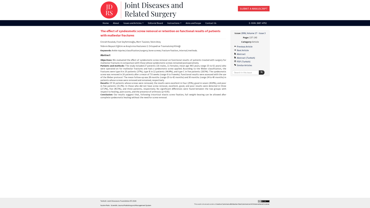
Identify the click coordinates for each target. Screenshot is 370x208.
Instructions (173, 23)
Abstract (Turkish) (245, 57)
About (116, 23)
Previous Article (244, 46)
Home (106, 23)
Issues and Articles (132, 23)
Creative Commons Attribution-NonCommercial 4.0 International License (242, 204)
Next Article (242, 50)
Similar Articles (244, 65)
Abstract (241, 54)
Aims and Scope (193, 23)
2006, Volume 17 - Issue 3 (253, 33)
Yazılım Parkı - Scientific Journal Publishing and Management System (125, 205)
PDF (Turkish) (243, 61)
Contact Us (210, 23)
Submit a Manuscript (254, 8)
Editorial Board (155, 23)
